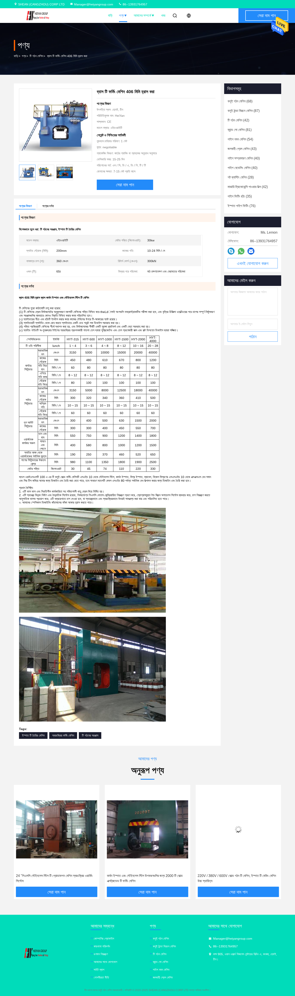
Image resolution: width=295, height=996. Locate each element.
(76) (241, 206)
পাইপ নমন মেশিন (161, 969)
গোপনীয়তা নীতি (101, 977)
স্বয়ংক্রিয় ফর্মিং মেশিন (63, 735)
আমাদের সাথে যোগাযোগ (105, 962)
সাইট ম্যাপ (99, 969)
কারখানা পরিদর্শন (102, 946)
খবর (163, 15)
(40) (244, 158)
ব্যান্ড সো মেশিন (160, 962)
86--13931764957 (134, 4)
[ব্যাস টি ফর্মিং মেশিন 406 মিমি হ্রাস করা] (55, 125)
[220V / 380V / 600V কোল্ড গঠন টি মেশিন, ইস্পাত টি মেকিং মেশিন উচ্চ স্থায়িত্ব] (147, 829)
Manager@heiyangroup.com (93, 4)
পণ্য (121, 15)
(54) (240, 139)
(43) (242, 149)
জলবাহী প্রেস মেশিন (163, 977)
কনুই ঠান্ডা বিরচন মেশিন (164, 946)
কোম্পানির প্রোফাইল (104, 938)
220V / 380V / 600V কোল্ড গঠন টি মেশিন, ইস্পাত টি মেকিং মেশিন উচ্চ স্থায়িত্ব (146, 878)
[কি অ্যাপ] (241, 251)
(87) (244, 111)
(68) (240, 101)
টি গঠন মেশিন (36, 56)
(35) (240, 196)
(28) (241, 177)
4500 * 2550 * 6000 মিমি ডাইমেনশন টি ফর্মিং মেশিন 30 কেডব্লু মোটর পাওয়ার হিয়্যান (236, 878)
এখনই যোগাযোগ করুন (252, 263)
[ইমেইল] (251, 251)
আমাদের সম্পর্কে (142, 15)
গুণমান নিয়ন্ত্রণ (101, 954)
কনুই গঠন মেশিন (161, 938)
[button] (21, 837)
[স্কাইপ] (231, 251)
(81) (240, 130)
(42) (238, 120)
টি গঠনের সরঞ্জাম (90, 735)
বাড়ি (110, 15)
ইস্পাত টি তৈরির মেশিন (33, 735)
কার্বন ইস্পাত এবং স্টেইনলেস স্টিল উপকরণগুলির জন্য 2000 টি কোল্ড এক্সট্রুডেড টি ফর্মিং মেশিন (54, 878)
